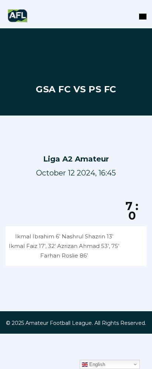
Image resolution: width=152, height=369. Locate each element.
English (96, 364)
